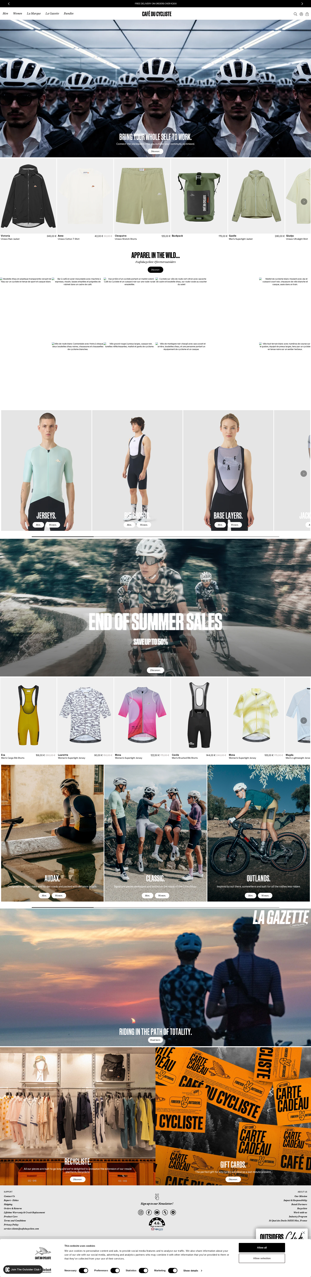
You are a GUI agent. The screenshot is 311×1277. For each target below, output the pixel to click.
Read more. (155, 1040)
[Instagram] (141, 1212)
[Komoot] (173, 1212)
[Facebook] (149, 1212)
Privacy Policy (11, 1224)
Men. (38, 525)
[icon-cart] (306, 13)
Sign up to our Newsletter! (157, 1203)
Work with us (300, 1212)
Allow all (262, 1247)
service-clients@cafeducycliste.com (21, 1228)
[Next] (304, 201)
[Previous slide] (9, 4)
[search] (294, 13)
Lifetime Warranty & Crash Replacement (24, 1212)
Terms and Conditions (15, 1220)
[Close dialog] (303, 1232)
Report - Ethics (11, 1200)
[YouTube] (157, 1212)
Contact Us (9, 1196)
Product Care (10, 1216)
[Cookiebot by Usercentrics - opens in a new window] (43, 1270)
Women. (53, 525)
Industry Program (298, 1216)
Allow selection (262, 1258)
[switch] (115, 1270)
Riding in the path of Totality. (155, 1031)
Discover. (155, 151)
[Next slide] (302, 4)
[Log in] (300, 13)
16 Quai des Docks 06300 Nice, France (288, 1220)
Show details (190, 1270)
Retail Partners (299, 1204)
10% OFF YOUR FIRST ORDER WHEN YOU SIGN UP (155, 3)
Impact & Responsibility (295, 1200)
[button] (157, 1224)
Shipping (8, 1204)
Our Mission (300, 1196)
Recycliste (302, 1208)
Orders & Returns (13, 1208)
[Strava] (165, 1212)
